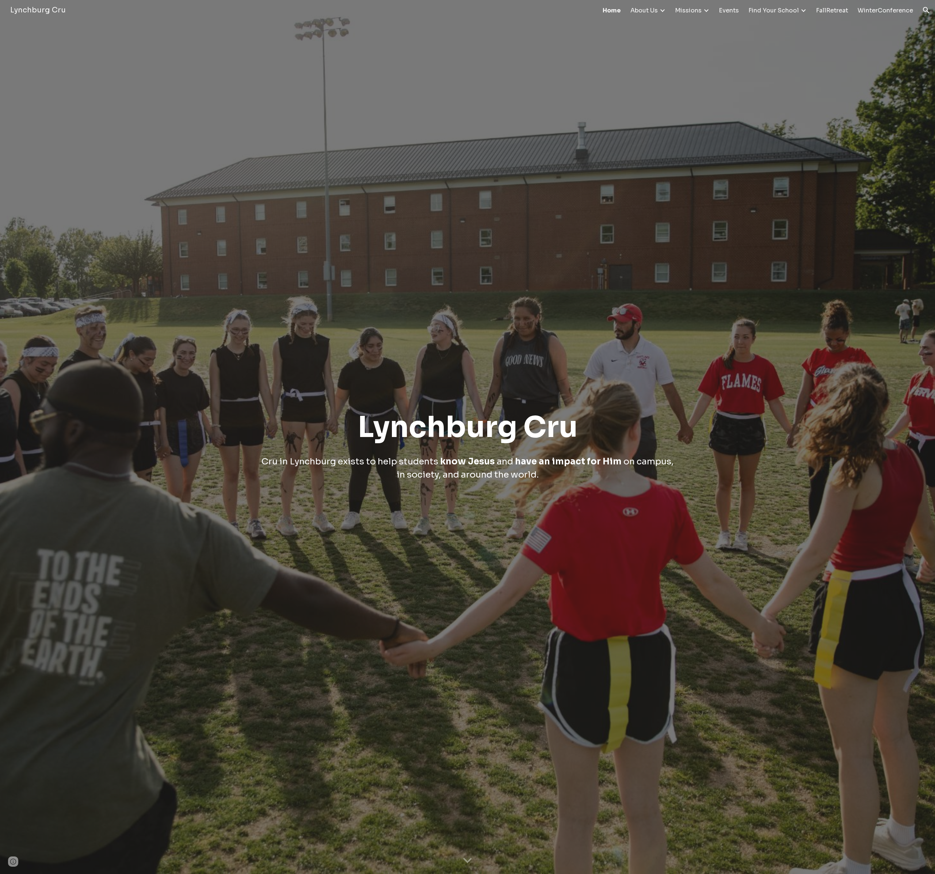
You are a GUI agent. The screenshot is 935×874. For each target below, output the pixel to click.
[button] (926, 10)
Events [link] (729, 10)
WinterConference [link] (885, 10)
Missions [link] (688, 10)
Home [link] (612, 10)
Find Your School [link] (773, 10)
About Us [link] (644, 10)
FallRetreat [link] (832, 10)
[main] (467, 437)
